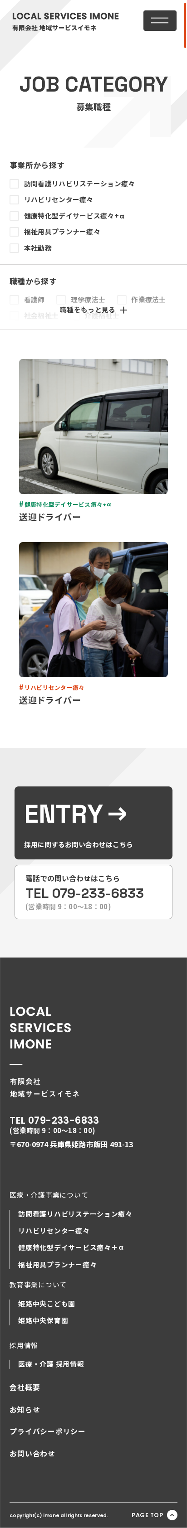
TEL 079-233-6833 (54, 1120)
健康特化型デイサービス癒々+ (74, 216)
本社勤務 (38, 247)
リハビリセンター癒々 (59, 199)
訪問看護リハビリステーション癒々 (79, 183)
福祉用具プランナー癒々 (62, 231)
